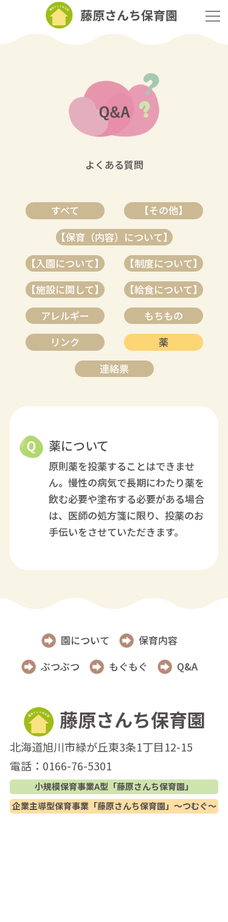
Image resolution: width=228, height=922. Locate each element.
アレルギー (65, 315)
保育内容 (158, 640)
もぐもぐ (128, 666)
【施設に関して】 (65, 289)
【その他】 (163, 210)
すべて (65, 210)
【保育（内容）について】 (114, 237)
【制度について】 (163, 263)
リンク (65, 341)
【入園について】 (65, 263)
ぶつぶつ (60, 666)
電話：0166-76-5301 (61, 765)
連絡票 (114, 368)
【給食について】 (163, 289)
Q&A (187, 666)
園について (85, 640)
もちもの (163, 315)
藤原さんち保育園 (130, 719)
